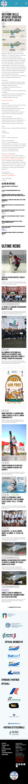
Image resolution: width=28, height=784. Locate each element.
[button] (16, 3)
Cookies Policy (19, 761)
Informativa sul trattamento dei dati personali (20, 759)
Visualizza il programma (7, 100)
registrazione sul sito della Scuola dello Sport (12, 158)
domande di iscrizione (8, 155)
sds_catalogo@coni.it (10, 175)
